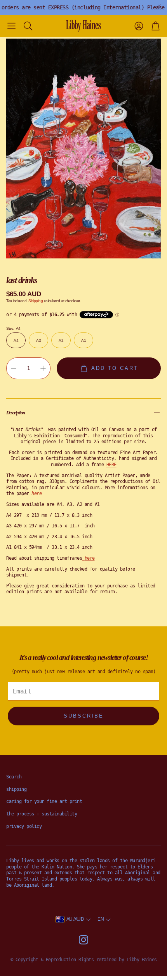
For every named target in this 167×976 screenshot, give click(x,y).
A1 (83, 340)
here (90, 558)
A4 (16, 340)
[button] (11, 25)
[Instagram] (83, 939)
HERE (111, 464)
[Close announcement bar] (159, 6)
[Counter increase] (43, 368)
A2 (61, 340)
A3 (38, 340)
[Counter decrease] (14, 368)
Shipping (35, 301)
